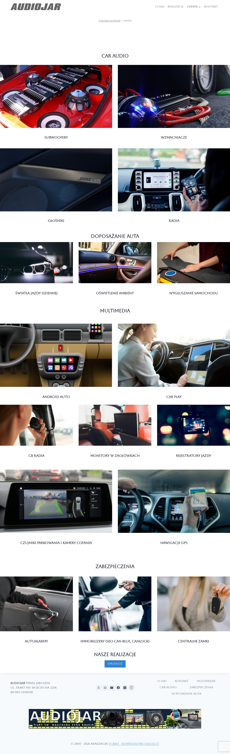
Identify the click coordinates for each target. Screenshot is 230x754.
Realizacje (176, 6)
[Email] (111, 688)
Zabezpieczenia (115, 566)
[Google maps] (131, 688)
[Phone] (98, 688)
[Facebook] (118, 688)
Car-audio (168, 687)
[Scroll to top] (224, 741)
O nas (159, 6)
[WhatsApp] (105, 688)
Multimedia (115, 310)
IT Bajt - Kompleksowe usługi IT (134, 743)
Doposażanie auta (115, 236)
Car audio (115, 55)
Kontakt (211, 6)
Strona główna (109, 20)
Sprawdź (115, 664)
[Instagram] (125, 688)
